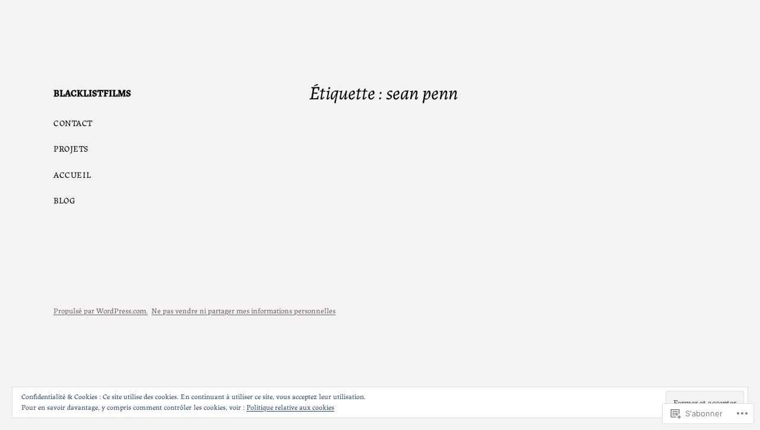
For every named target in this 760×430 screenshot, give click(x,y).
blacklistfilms (92, 92)
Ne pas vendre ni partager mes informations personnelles (243, 310)
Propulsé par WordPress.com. (100, 310)
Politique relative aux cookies (290, 406)
